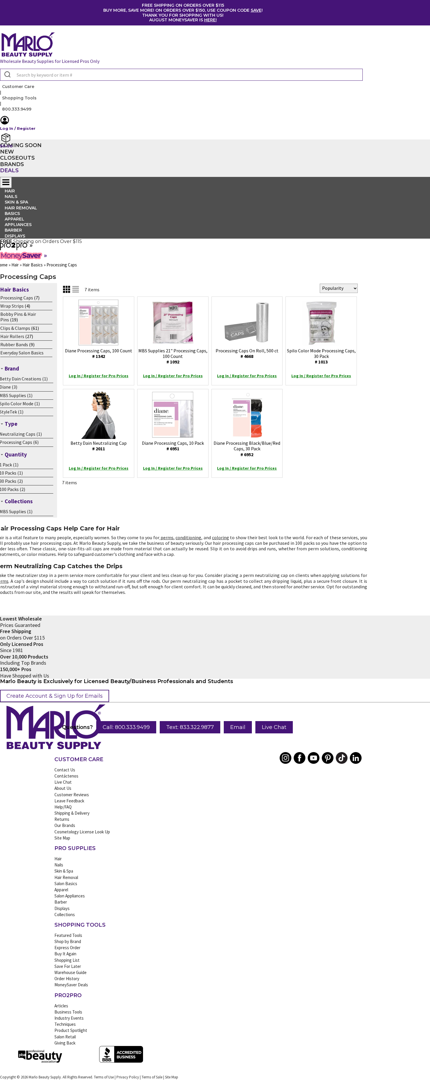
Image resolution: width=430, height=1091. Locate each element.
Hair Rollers (12, 336)
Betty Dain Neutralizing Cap (98, 445)
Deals (9, 170)
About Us (62, 788)
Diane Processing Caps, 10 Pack (173, 445)
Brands (12, 164)
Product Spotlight (70, 1030)
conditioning (188, 537)
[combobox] (181, 75)
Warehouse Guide (70, 972)
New (7, 152)
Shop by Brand (67, 941)
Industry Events (69, 1018)
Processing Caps (16, 298)
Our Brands (64, 825)
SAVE (256, 10)
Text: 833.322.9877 (190, 727)
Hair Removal (66, 877)
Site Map (62, 838)
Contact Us (64, 770)
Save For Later (67, 966)
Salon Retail (65, 1037)
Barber (60, 902)
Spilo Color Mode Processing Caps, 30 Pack (321, 356)
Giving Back (64, 1043)
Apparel (61, 889)
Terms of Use (104, 1077)
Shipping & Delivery (72, 813)
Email (237, 727)
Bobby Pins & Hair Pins (18, 317)
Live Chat (274, 727)
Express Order (67, 947)
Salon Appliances (69, 896)
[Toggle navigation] (6, 182)
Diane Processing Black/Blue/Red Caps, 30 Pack (247, 448)
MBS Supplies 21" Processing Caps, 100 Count (172, 356)
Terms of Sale (152, 1077)
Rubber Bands (14, 344)
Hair (58, 858)
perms (167, 537)
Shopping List (67, 960)
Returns (61, 819)
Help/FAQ (63, 807)
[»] (14, 248)
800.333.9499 (16, 109)
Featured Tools (68, 935)
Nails (58, 865)
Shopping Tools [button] (19, 98)
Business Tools (68, 1012)
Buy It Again (65, 953)
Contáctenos (66, 776)
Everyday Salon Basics (22, 353)
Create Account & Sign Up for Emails (54, 696)
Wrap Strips (12, 306)
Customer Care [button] (18, 86)
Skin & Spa (63, 871)
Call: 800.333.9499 (126, 727)
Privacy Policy (127, 1077)
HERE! (210, 20)
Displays (15, 236)
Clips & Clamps (15, 328)
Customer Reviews (71, 794)
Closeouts (17, 158)
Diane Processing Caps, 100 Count (98, 353)
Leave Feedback (69, 801)
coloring (220, 537)
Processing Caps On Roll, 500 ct (247, 353)
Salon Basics (65, 883)
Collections (64, 914)
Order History (66, 978)
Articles (61, 1006)
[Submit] (7, 74)
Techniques (65, 1024)
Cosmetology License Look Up (82, 832)
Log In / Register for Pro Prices (98, 375)
